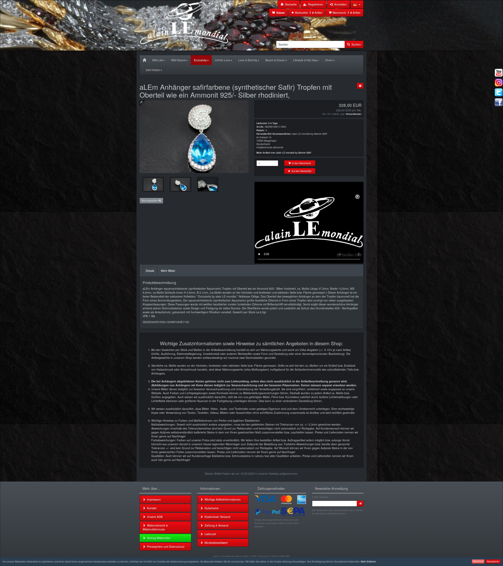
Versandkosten (354, 113)
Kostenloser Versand (216, 517)
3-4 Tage (273, 123)
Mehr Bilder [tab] (168, 271)
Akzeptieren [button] (493, 561)
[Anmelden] (360, 503)
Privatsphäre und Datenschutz (164, 547)
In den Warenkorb (301, 163)
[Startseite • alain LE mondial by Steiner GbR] (184, 25)
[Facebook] (499, 102)
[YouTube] (499, 73)
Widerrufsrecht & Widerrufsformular (155, 527)
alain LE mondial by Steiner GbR (293, 152)
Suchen (355, 44)
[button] (356, 4)
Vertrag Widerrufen (158, 538)
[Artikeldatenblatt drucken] (360, 86)
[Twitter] (499, 92)
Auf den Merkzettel (300, 171)
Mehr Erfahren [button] (368, 561)
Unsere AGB (153, 517)
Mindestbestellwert (215, 543)
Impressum (153, 499)
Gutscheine (211, 508)
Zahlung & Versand (215, 525)
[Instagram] (499, 82)
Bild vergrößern (150, 200)
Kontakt (150, 508)
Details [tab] (150, 271)
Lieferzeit (209, 534)
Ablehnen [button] (478, 561)
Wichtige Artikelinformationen (222, 499)
